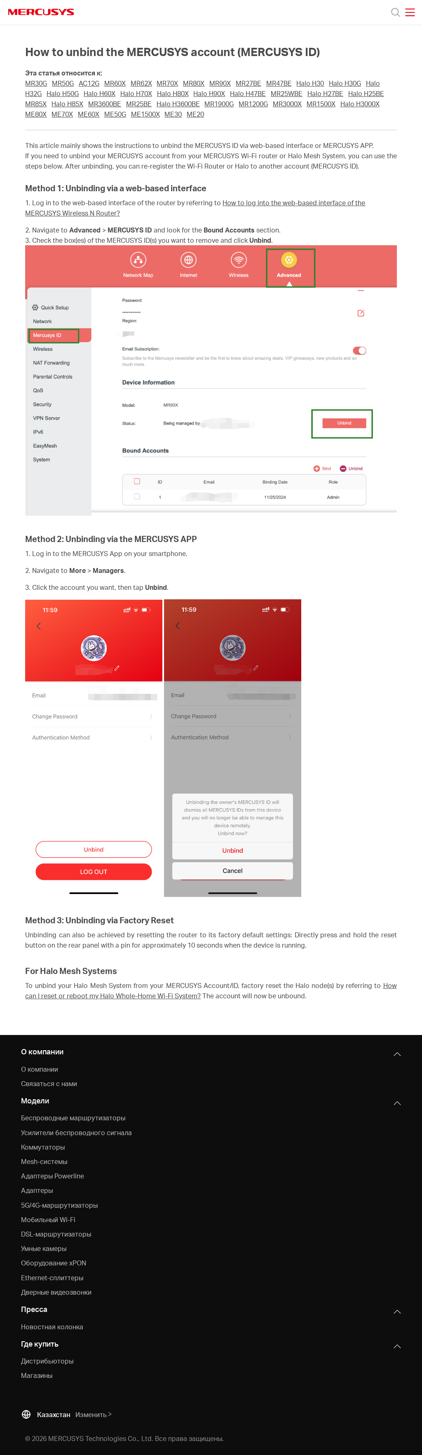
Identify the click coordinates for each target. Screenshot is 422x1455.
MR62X (141, 83)
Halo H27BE (325, 93)
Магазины (36, 1375)
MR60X (115, 83)
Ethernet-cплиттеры (52, 1277)
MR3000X (287, 104)
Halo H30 (310, 83)
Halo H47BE (248, 93)
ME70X (62, 114)
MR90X (220, 83)
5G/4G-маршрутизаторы (59, 1205)
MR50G (63, 83)
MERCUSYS (41, 12)
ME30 (173, 114)
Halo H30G (345, 83)
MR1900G (219, 104)
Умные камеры (43, 1248)
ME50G (115, 114)
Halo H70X (136, 93)
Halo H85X (67, 104)
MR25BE (139, 104)
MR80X (193, 83)
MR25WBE (286, 93)
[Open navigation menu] (410, 12)
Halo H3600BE (178, 104)
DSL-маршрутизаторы (56, 1234)
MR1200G (253, 104)
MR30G (36, 83)
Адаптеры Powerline (52, 1175)
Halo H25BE (366, 93)
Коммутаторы (43, 1147)
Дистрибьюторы (47, 1360)
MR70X (167, 83)
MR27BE (248, 83)
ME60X (88, 114)
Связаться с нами (49, 1083)
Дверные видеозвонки (56, 1292)
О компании (39, 1069)
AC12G (89, 83)
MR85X (36, 104)
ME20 (195, 114)
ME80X (36, 114)
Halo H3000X (360, 104)
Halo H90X (209, 93)
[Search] (395, 12)
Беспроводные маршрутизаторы (73, 1117)
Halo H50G (63, 93)
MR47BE (279, 83)
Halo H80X (173, 93)
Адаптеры (37, 1190)
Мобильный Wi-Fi (48, 1219)
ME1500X (145, 114)
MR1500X (321, 104)
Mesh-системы (44, 1161)
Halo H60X (99, 93)
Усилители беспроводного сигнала (76, 1132)
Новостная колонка (52, 1326)
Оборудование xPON (53, 1262)
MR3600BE (104, 104)
